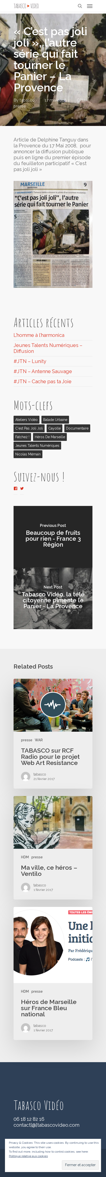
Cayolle (54, 428)
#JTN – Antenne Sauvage (43, 371)
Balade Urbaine (55, 420)
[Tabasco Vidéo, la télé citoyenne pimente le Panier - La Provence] (53, 598)
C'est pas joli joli (29, 428)
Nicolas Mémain (28, 454)
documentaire (77, 428)
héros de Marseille (50, 437)
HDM (25, 857)
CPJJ (81, 100)
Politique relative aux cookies (28, 1156)
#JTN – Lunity (30, 361)
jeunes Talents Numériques (37, 446)
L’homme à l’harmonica (39, 335)
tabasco (27, 100)
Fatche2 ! (22, 437)
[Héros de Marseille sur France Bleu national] (53, 973)
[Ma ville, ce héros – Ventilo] (53, 848)
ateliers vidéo (26, 420)
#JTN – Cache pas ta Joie (42, 381)
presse (20, 106)
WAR (39, 740)
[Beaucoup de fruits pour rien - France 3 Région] (53, 537)
